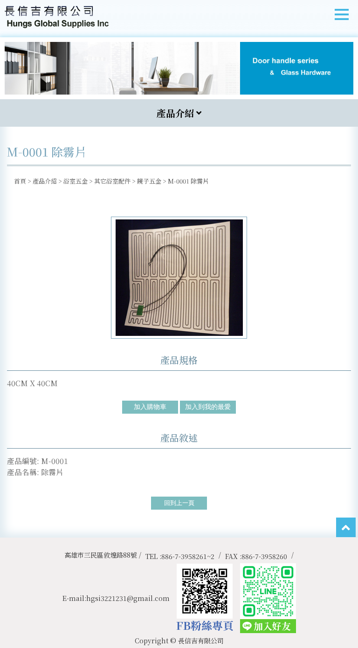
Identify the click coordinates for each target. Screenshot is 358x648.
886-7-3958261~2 (187, 556)
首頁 (20, 181)
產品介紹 (45, 181)
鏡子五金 (149, 181)
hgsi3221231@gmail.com (128, 598)
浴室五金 (75, 181)
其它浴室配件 (112, 181)
